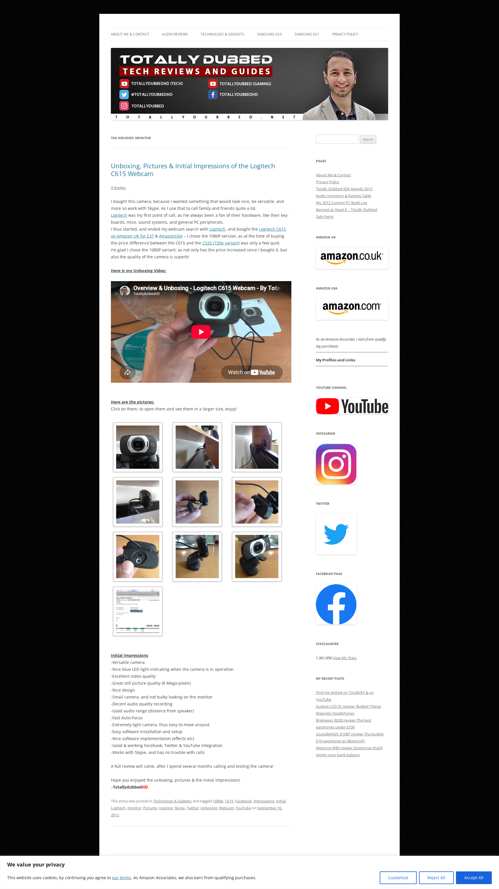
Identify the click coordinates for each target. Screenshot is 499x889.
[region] (249, 872)
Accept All (473, 877)
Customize (398, 877)
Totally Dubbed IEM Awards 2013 (344, 188)
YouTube (243, 807)
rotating (166, 807)
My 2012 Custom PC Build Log (341, 202)
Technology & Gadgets (222, 34)
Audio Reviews (175, 34)
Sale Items (325, 216)
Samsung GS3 (269, 34)
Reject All (436, 877)
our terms (121, 877)
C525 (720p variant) (221, 243)
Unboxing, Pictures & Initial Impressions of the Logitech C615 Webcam (193, 169)
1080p (218, 801)
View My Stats (345, 657)
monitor (134, 807)
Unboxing (208, 807)
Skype (179, 807)
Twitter (193, 807)
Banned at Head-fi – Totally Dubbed (346, 209)
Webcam (226, 807)
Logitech (119, 215)
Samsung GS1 (307, 34)
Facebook (243, 801)
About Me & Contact (130, 34)
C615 (229, 801)
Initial (281, 801)
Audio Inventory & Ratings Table (343, 195)
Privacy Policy (345, 34)
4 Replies (118, 187)
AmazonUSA (171, 236)
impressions (264, 801)
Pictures (150, 807)
